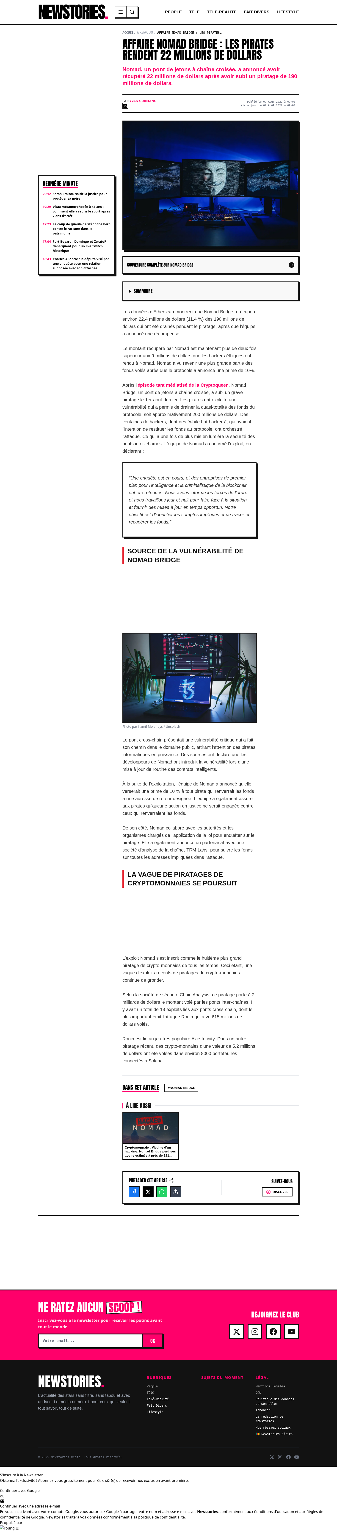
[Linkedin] (125, 106)
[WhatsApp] (161, 1191)
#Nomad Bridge (181, 1088)
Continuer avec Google (20, 1490)
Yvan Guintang (143, 101)
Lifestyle (288, 12)
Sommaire (143, 291)
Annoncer (263, 1410)
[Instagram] (255, 1331)
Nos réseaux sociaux (273, 1427)
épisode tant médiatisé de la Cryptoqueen (183, 385)
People (173, 12)
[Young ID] (168, 1530)
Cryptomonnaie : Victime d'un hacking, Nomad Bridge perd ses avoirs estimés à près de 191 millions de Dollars (150, 1153)
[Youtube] (291, 1331)
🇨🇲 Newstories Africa (274, 1434)
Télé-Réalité (222, 12)
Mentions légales (270, 1386)
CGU (258, 1392)
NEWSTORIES (72, 12)
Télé (194, 12)
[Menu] (121, 11)
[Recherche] (132, 11)
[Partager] (175, 1191)
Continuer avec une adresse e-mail (30, 1506)
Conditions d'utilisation (274, 1511)
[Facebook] (134, 1191)
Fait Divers (256, 12)
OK (152, 1340)
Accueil (128, 32)
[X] (148, 1191)
